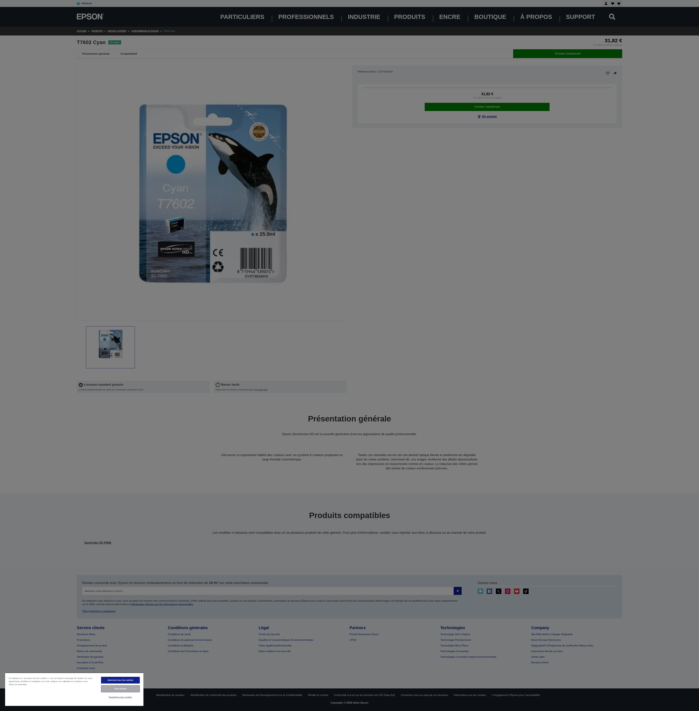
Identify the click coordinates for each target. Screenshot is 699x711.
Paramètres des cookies (120, 697)
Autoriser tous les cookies (120, 680)
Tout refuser (120, 689)
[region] (74, 689)
